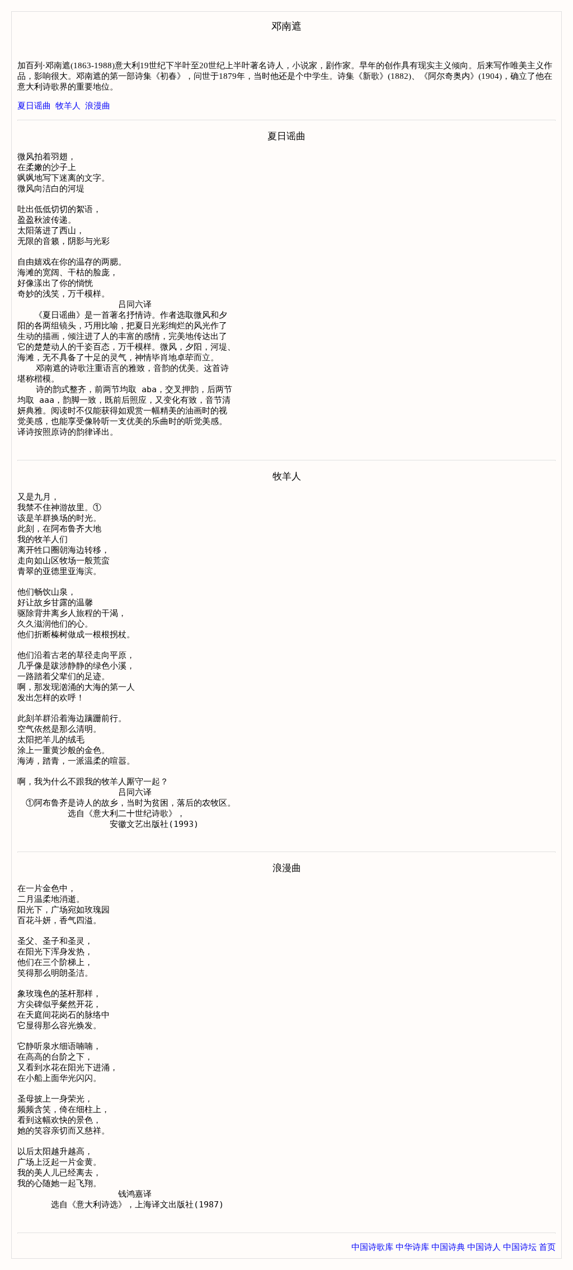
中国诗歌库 (372, 1247)
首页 (547, 1247)
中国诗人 (484, 1247)
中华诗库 (412, 1247)
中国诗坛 (520, 1247)
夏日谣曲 (34, 105)
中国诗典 (448, 1247)
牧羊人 (68, 105)
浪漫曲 (97, 105)
